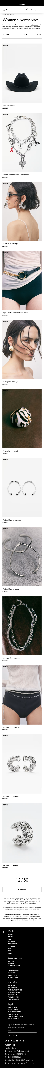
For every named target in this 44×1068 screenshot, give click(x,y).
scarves (36, 25)
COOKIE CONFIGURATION (15, 1016)
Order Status (12, 975)
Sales (10, 953)
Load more (22, 889)
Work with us (12, 994)
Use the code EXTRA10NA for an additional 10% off (22, 3)
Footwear (11, 941)
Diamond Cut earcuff (10, 865)
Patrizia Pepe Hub (14, 992)
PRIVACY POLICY (13, 1009)
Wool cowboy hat (9, 106)
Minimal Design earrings (11, 520)
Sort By (39, 35)
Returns (11, 963)
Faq (9, 968)
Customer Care (13, 970)
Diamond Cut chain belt (11, 727)
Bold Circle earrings (10, 244)
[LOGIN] (31, 9)
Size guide (11, 973)
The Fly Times (12, 988)
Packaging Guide (14, 997)
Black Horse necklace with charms (15, 175)
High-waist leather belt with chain (15, 313)
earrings (14, 902)
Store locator (13, 977)
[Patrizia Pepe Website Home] (6, 9)
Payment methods (14, 966)
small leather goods (8, 26)
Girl (9, 951)
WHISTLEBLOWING (13, 1019)
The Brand (11, 985)
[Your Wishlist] (36, 9)
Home (4, 14)
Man (9, 948)
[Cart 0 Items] (40, 9)
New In (10, 934)
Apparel (11, 937)
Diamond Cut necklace (11, 658)
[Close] (41, 3)
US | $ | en (12, 1035)
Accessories (10, 14)
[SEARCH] (27, 9)
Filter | (8, 35)
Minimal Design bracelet (11, 589)
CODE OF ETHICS (13, 1014)
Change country (13, 999)
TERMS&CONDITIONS (14, 1012)
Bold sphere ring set (10, 451)
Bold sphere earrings (10, 382)
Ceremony (11, 946)
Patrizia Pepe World (15, 990)
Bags (9, 939)
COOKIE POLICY (13, 1007)
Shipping (11, 961)
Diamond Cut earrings (10, 796)
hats (32, 25)
